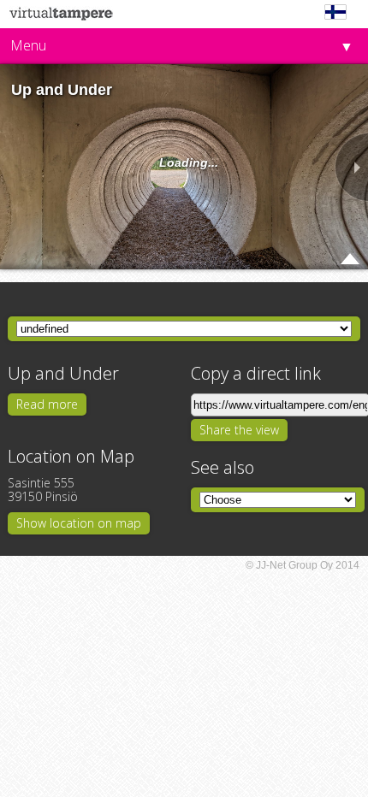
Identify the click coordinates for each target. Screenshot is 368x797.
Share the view (239, 430)
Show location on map (78, 523)
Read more (47, 404)
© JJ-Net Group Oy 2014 (302, 565)
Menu (28, 45)
